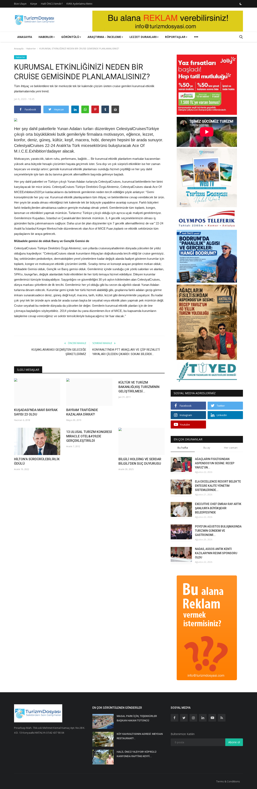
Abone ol (234, 742)
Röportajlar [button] (175, 37)
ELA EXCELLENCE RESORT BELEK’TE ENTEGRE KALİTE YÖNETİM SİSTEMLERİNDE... (218, 486)
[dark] (241, 4)
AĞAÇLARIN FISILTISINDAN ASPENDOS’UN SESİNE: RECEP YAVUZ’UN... (214, 463)
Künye (33, 3)
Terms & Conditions (228, 781)
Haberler (31, 48)
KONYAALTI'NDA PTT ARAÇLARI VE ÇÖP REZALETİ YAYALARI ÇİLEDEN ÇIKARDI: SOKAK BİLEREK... (126, 352)
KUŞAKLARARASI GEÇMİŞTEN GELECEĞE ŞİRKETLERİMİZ (59, 352)
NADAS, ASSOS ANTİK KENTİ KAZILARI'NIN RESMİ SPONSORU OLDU (216, 553)
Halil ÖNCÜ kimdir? (52, 3)
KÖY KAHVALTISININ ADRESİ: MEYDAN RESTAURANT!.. (140, 736)
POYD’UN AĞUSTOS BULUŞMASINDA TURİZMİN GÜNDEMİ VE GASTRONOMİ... (218, 531)
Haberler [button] (46, 37)
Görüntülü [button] (70, 37)
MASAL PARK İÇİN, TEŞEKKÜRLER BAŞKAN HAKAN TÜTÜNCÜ (137, 718)
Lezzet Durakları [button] (143, 37)
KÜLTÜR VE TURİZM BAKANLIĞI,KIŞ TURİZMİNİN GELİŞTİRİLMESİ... (138, 387)
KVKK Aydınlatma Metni (79, 3)
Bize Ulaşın (20, 3)
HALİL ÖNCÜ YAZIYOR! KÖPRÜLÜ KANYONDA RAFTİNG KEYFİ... (136, 754)
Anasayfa (24, 37)
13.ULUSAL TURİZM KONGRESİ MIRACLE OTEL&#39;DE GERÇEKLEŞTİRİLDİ (89, 436)
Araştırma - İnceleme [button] (104, 37)
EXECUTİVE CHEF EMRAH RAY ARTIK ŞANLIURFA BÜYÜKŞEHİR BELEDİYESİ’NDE (218, 508)
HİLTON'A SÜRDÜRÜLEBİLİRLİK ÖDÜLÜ (37, 461)
